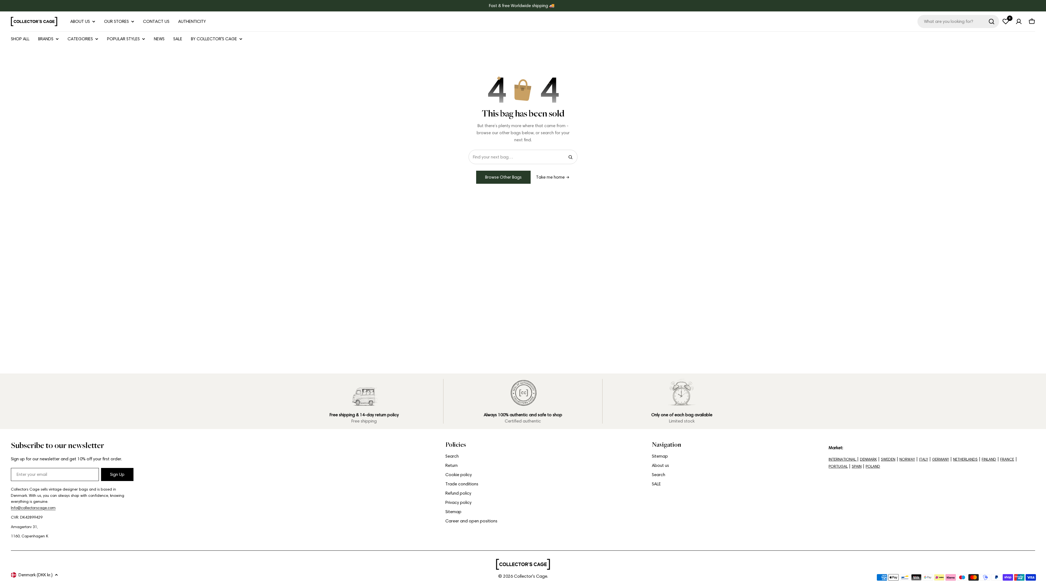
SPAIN (857, 466)
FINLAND (989, 459)
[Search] (991, 21)
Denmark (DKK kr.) (36, 574)
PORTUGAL (838, 466)
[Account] (1018, 21)
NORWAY (907, 459)
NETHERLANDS (965, 459)
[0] (1005, 21)
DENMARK (868, 459)
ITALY (923, 459)
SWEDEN (888, 459)
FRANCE (1007, 459)
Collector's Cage (530, 576)
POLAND (873, 466)
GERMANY (940, 459)
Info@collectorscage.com (33, 508)
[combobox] (958, 21)
